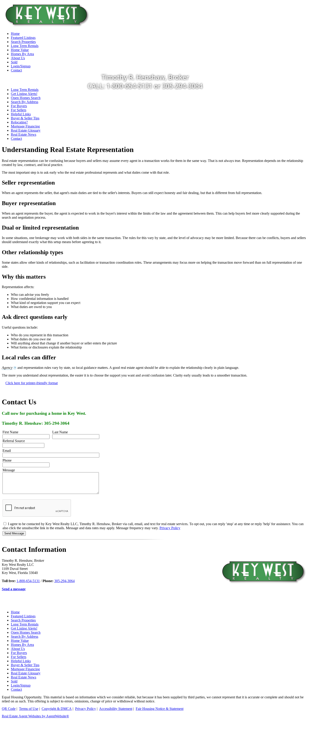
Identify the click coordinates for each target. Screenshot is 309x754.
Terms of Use (28, 709)
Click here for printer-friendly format (31, 383)
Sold (14, 681)
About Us (18, 649)
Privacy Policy (169, 528)
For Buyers (19, 106)
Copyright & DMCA (57, 709)
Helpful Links (21, 114)
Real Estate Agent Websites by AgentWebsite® (35, 716)
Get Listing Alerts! (24, 94)
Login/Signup (21, 685)
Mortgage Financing (25, 126)
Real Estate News (23, 134)
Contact (16, 138)
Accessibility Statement (115, 709)
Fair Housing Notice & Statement (159, 709)
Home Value (20, 641)
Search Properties (23, 620)
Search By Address (24, 102)
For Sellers (18, 110)
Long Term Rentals (24, 90)
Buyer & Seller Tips (25, 118)
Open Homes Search (25, 98)
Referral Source (13, 441)
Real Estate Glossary (25, 130)
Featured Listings (23, 616)
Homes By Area (22, 645)
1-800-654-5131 (28, 581)
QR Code (9, 709)
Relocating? (19, 122)
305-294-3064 (64, 581)
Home (15, 612)
